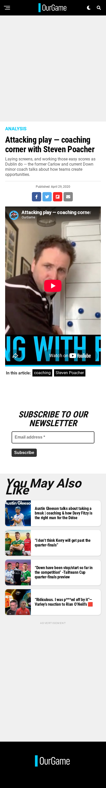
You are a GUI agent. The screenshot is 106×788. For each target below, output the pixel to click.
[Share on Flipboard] (57, 196)
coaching (42, 372)
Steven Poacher (70, 372)
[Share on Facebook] (36, 196)
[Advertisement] (53, 68)
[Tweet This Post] (47, 196)
